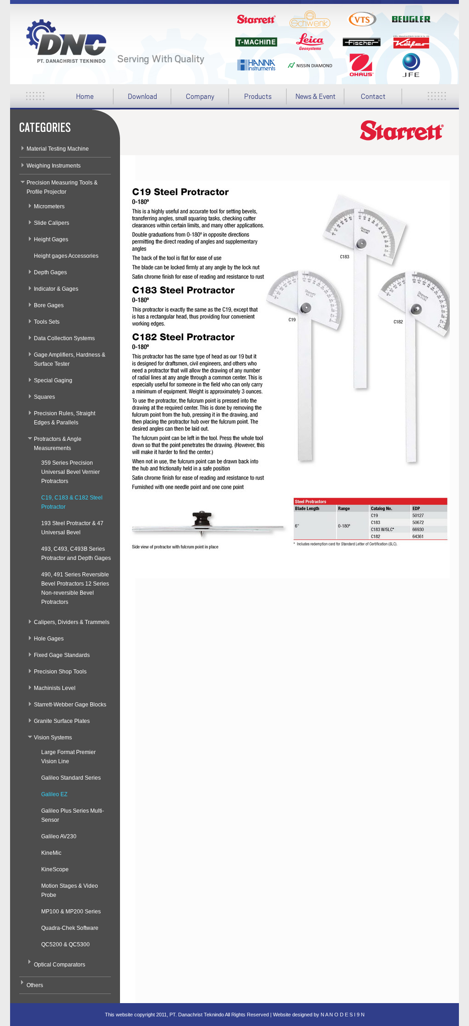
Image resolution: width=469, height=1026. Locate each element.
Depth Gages (50, 272)
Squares (44, 397)
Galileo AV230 (58, 836)
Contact (373, 96)
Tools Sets (47, 322)
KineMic (51, 853)
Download (135, 99)
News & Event (315, 96)
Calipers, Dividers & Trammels (71, 622)
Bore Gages (49, 305)
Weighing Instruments (54, 166)
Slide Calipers (51, 223)
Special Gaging (53, 380)
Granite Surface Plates (62, 721)
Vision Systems (53, 737)
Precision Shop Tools (60, 671)
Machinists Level (55, 688)
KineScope (55, 869)
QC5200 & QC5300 (65, 944)
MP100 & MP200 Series (71, 911)
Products (250, 99)
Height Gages (51, 239)
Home (84, 96)
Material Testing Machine (58, 149)
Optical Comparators (59, 964)
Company (192, 99)
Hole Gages (49, 638)
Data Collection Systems (64, 338)
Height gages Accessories (66, 256)
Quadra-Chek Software (69, 928)
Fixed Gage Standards (62, 655)
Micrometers (49, 206)
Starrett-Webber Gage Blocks (70, 704)
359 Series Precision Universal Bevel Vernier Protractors (70, 472)
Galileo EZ (54, 794)
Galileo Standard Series (71, 778)
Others (35, 985)
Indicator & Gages (56, 289)
